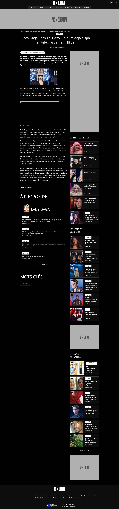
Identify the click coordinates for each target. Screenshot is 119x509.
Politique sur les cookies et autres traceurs (68, 495)
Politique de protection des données (87, 495)
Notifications (64, 498)
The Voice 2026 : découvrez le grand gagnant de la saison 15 (91, 315)
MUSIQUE (26, 284)
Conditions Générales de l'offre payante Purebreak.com (47, 498)
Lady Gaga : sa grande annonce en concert (90, 145)
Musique (43, 8)
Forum (86, 8)
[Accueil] (59, 3)
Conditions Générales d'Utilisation (30, 495)
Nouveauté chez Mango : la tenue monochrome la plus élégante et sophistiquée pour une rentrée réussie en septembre (91, 401)
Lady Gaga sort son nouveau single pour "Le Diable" (90, 186)
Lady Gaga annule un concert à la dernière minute (90, 200)
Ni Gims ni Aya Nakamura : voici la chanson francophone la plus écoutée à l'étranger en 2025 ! (91, 244)
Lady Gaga (50, 88)
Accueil (21, 31)
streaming (78, 8)
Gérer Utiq (70, 498)
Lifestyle (68, 8)
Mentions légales (53, 495)
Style (51, 8)
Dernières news (28, 31)
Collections (59, 8)
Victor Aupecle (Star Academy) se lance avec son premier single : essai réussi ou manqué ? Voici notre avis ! (91, 288)
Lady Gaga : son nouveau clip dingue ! (90, 159)
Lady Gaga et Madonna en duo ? (90, 172)
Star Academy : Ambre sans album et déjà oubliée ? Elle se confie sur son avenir (91, 219)
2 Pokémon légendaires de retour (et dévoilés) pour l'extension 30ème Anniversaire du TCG (92, 372)
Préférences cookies (79, 498)
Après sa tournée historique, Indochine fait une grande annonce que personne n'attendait (91, 259)
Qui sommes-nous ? (43, 495)
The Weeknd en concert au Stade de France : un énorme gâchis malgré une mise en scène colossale (91, 302)
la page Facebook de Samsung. (37, 180)
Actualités (34, 8)
